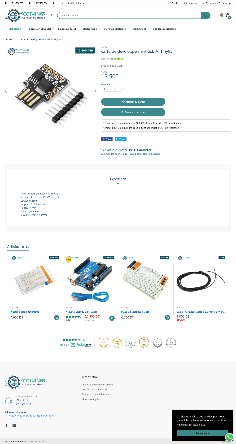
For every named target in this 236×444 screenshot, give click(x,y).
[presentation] (224, 247)
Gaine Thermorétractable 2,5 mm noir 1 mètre (201, 311)
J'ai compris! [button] (203, 433)
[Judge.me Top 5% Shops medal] (157, 342)
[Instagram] (14, 425)
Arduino (69, 307)
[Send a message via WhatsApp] (229, 437)
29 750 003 (23, 400)
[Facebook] (6, 425)
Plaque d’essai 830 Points (135, 311)
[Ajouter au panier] (56, 317)
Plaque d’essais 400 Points (24, 311)
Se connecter (225, 3)
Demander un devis (135, 112)
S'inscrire (210, 3)
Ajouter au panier (135, 101)
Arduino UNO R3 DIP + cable (81, 311)
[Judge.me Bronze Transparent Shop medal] (144, 342)
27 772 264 (23, 404)
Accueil (9, 39)
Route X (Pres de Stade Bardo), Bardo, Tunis (31, 415)
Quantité (105, 84)
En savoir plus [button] (197, 424)
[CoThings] (25, 15)
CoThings (105, 47)
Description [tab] (118, 179)
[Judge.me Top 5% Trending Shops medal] (171, 342)
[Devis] (221, 15)
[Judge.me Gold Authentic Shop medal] (103, 342)
